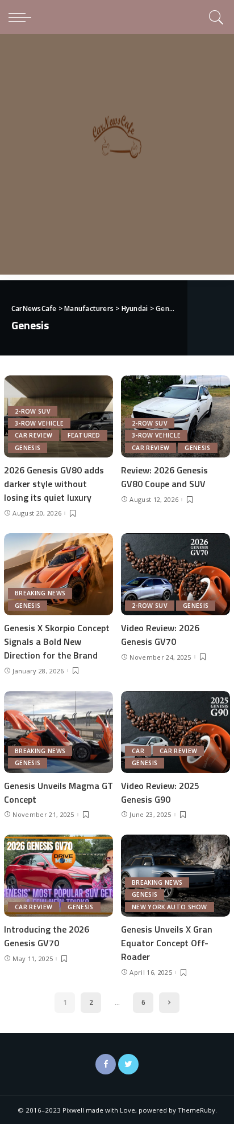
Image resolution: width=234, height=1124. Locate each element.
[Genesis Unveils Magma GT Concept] (58, 732)
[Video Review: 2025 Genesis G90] (175, 732)
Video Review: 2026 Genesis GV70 (160, 634)
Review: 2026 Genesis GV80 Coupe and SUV (164, 477)
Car (138, 751)
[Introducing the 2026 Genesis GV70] (58, 876)
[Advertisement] (117, 157)
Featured (84, 435)
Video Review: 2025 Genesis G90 (160, 792)
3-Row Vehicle (39, 423)
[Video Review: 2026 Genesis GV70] (175, 574)
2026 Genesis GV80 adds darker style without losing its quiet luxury (54, 483)
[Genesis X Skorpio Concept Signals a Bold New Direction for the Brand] (58, 574)
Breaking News (40, 593)
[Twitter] (128, 1064)
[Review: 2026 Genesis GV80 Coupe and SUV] (175, 416)
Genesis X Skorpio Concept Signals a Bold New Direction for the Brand (57, 641)
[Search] (214, 17)
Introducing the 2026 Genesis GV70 (46, 936)
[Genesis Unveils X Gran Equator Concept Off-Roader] (175, 876)
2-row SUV (33, 411)
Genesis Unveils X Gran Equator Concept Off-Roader (166, 942)
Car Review (33, 435)
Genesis (27, 448)
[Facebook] (105, 1064)
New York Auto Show (169, 907)
